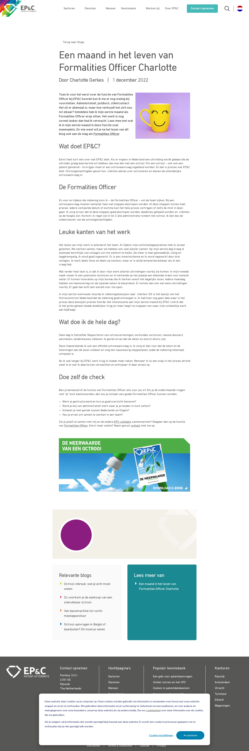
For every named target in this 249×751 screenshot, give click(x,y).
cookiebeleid (153, 710)
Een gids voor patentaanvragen (172, 676)
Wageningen (222, 705)
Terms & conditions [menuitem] (120, 745)
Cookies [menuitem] (144, 745)
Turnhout (220, 694)
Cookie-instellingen (161, 735)
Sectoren (69, 8)
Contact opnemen (202, 8)
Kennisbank (128, 8)
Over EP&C (172, 8)
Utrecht (219, 688)
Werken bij (152, 8)
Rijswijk (220, 676)
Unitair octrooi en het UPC (169, 682)
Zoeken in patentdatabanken (171, 688)
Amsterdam (222, 682)
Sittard (219, 700)
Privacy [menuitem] (161, 745)
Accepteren (190, 735)
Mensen (111, 8)
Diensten (90, 8)
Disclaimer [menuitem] (93, 745)
